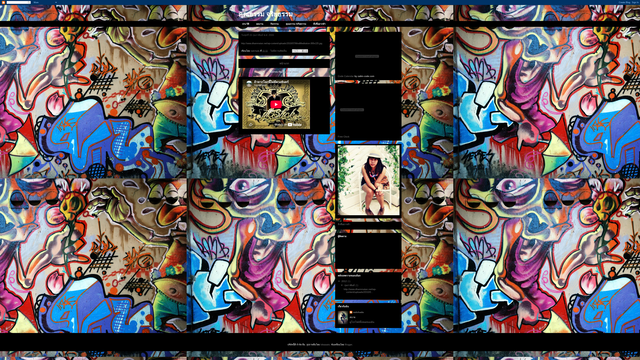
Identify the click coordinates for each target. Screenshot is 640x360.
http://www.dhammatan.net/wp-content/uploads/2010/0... (360, 290)
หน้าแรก (284, 63)
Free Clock (343, 136)
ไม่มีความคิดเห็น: (279, 51)
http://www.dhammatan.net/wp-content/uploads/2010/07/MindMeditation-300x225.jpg (281, 43)
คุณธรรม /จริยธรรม (296, 23)
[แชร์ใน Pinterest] (306, 51)
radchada (358, 312)
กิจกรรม (274, 23)
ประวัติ (245, 23)
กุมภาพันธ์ (349, 285)
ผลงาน (259, 23)
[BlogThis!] (296, 51)
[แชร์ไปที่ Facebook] (303, 51)
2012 (345, 281)
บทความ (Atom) (291, 72)
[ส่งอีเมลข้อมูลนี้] (293, 51)
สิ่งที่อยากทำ (319, 23)
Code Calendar (346, 76)
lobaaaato (325, 344)
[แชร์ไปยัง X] (300, 51)
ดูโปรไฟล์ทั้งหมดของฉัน (362, 322)
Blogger (348, 344)
